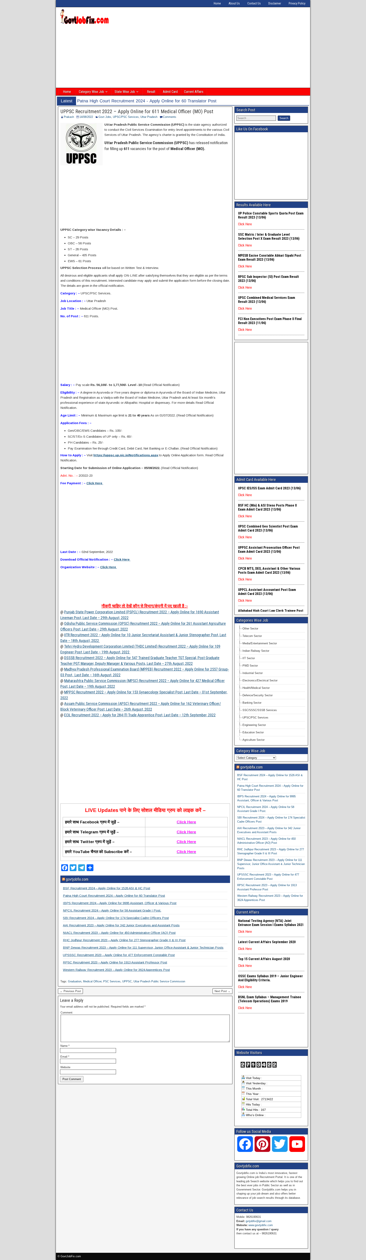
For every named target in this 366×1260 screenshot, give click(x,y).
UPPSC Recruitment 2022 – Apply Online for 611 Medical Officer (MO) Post (136, 111)
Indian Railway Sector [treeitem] (256, 650)
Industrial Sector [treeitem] (253, 673)
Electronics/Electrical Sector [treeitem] (260, 680)
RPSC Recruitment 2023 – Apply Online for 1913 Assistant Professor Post (115, 962)
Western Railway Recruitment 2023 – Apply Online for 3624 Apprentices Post (116, 970)
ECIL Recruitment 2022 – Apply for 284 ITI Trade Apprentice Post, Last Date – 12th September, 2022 (140, 715)
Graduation (74, 981)
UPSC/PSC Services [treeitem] (255, 717)
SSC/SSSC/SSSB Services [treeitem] (260, 710)
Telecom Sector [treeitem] (252, 636)
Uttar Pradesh (148, 116)
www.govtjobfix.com (260, 1225)
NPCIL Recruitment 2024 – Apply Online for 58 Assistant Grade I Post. (112, 910)
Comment (66, 1012)
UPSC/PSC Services (126, 116)
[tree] (271, 684)
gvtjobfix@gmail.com (259, 1221)
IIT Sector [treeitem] (249, 658)
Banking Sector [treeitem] (252, 702)
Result (151, 92)
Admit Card (170, 92)
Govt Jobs (104, 116)
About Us (234, 3)
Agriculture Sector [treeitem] (254, 739)
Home (217, 3)
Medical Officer (92, 981)
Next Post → (222, 991)
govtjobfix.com (77, 879)
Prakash (69, 116)
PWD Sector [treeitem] (250, 665)
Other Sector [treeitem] (250, 628)
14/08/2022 (86, 116)
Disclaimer (274, 3)
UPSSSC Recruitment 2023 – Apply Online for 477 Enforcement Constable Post (119, 955)
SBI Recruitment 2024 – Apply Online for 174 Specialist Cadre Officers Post (116, 918)
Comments (169, 116)
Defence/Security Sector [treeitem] (258, 695)
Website (65, 1067)
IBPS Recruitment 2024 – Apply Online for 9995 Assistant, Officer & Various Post (119, 903)
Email (64, 1056)
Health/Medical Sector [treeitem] (256, 687)
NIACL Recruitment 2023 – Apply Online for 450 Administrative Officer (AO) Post (119, 932)
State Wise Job (125, 92)
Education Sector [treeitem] (253, 732)
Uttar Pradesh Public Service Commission (159, 981)
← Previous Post (70, 991)
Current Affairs (193, 92)
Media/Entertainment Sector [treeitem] (260, 643)
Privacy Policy (297, 3)
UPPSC (127, 981)
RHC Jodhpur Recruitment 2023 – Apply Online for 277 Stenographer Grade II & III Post (124, 940)
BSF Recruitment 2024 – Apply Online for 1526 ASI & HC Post (106, 888)
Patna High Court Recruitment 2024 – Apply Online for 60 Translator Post (114, 895)
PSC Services (112, 981)
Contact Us (254, 3)
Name (64, 1045)
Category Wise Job (91, 92)
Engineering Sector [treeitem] (254, 725)
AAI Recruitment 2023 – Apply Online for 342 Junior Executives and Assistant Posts (121, 925)
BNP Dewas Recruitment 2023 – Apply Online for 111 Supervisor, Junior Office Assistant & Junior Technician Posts (143, 947)
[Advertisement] (183, 56)
